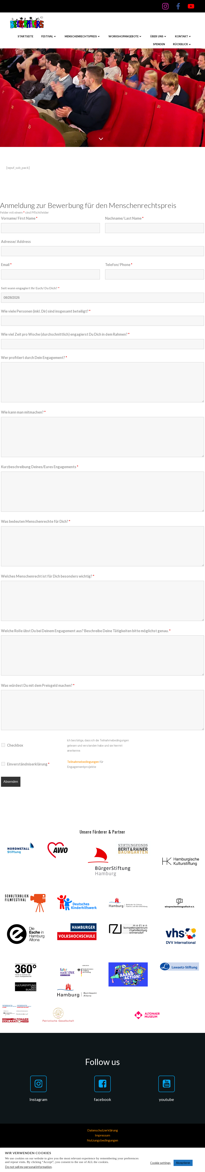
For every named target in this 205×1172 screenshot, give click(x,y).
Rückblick (180, 44)
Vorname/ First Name (19, 218)
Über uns (156, 36)
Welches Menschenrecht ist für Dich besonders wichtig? (47, 576)
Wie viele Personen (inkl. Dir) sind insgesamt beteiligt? (45, 311)
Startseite (25, 36)
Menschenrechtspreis (81, 36)
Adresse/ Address (16, 241)
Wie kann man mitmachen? (23, 412)
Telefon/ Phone (118, 264)
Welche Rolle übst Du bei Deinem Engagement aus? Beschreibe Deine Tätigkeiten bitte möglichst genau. (86, 631)
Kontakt (181, 36)
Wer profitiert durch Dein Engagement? (34, 357)
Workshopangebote (124, 36)
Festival (47, 36)
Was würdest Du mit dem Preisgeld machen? (37, 685)
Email (6, 264)
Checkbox (15, 745)
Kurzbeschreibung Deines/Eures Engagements (39, 467)
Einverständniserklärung (28, 764)
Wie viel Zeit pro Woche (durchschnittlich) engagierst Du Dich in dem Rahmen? (65, 334)
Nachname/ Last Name (124, 218)
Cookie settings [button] (160, 1163)
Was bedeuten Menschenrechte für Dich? (35, 521)
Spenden (159, 44)
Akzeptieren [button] (183, 1162)
